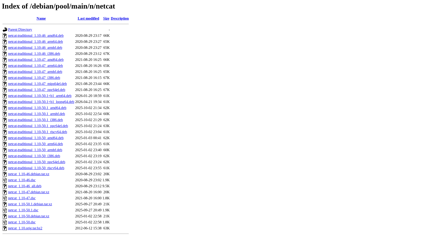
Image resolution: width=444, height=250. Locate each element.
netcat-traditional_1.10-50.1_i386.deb (35, 120)
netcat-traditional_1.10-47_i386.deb (34, 78)
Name (41, 18)
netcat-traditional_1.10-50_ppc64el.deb (36, 162)
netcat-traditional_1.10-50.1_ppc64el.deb (38, 126)
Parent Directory (20, 29)
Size (106, 18)
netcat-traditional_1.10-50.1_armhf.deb (36, 114)
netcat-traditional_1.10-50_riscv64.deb (36, 168)
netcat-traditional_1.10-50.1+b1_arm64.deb (39, 96)
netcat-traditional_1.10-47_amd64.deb (36, 60)
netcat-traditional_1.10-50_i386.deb (34, 156)
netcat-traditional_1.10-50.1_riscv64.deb (37, 132)
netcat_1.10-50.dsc (22, 222)
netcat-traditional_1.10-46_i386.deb (34, 54)
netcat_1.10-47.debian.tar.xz (28, 192)
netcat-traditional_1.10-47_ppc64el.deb (36, 90)
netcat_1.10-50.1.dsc (23, 210)
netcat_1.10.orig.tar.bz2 (25, 228)
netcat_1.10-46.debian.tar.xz (28, 174)
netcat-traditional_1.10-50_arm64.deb (35, 144)
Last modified (88, 18)
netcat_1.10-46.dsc (22, 180)
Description (120, 18)
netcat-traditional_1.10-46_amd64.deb (36, 36)
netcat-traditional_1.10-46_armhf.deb (35, 48)
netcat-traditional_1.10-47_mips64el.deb (37, 84)
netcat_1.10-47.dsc (22, 198)
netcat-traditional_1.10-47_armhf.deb (35, 72)
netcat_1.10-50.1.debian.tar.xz (30, 204)
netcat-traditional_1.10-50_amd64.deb (36, 138)
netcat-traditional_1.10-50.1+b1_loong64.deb (41, 102)
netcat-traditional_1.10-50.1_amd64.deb (37, 108)
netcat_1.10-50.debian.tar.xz (28, 216)
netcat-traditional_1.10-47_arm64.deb (35, 66)
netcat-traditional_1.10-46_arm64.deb (35, 42)
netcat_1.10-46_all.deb (24, 186)
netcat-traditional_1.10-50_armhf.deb (35, 150)
